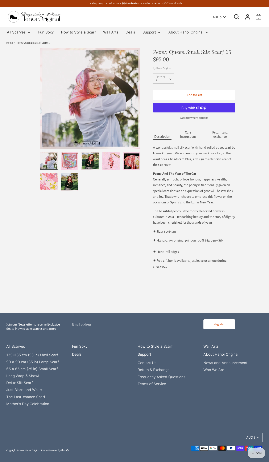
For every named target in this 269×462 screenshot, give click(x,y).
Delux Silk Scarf (19, 383)
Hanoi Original (163, 68)
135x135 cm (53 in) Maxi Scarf (32, 355)
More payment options (194, 117)
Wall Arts (110, 32)
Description (162, 136)
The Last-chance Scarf (25, 397)
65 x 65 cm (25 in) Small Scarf (32, 369)
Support (149, 32)
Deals (130, 32)
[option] (90, 100)
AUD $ (217, 17)
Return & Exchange (154, 370)
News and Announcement (225, 363)
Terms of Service (152, 384)
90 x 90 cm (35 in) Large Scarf (32, 362)
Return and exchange (220, 134)
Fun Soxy (46, 32)
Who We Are (213, 370)
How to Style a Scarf (78, 32)
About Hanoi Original (186, 32)
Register (219, 324)
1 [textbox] (156, 80)
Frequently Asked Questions (161, 377)
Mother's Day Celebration (27, 404)
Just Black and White (24, 390)
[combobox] (163, 78)
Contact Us (147, 363)
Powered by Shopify (58, 450)
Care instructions (188, 134)
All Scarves (17, 32)
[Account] (247, 15)
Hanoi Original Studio (36, 450)
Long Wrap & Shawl (22, 376)
